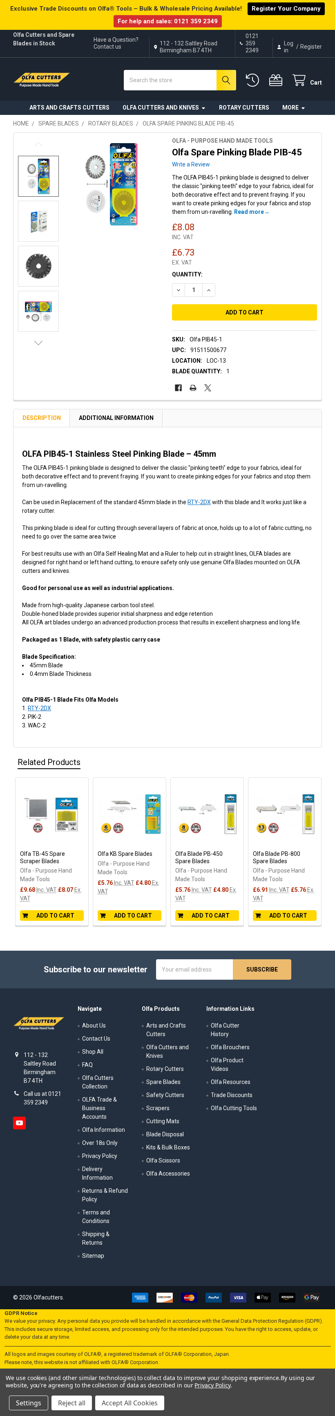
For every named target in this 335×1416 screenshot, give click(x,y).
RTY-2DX (199, 502)
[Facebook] (178, 387)
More (290, 107)
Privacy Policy (99, 1156)
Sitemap (93, 1255)
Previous (38, 144)
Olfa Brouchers (230, 1047)
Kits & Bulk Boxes (168, 1147)
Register (311, 46)
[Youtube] (19, 1123)
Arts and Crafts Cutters (69, 107)
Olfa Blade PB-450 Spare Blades (199, 857)
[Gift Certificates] (277, 80)
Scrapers (158, 1108)
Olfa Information (103, 1130)
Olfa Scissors (163, 1160)
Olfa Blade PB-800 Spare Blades (276, 857)
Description (41, 418)
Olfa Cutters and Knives (161, 107)
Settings (28, 1402)
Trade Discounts (231, 1095)
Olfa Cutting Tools (234, 1108)
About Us (94, 1025)
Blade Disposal (165, 1134)
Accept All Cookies (130, 1402)
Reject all (71, 1402)
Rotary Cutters (244, 107)
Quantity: (187, 274)
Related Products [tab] (49, 762)
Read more (249, 212)
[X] (207, 387)
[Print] (193, 387)
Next (38, 343)
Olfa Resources (230, 1082)
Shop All (92, 1051)
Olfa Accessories (168, 1173)
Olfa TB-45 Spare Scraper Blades (42, 857)
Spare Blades (163, 1082)
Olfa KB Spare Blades (125, 853)
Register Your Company (286, 8)
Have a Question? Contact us (116, 43)
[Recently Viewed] (254, 80)
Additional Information (116, 418)
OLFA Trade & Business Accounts (99, 1108)
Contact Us (96, 1038)
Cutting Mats (162, 1121)
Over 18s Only (100, 1143)
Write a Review (191, 164)
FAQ (87, 1064)
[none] (111, 184)
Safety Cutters (165, 1095)
